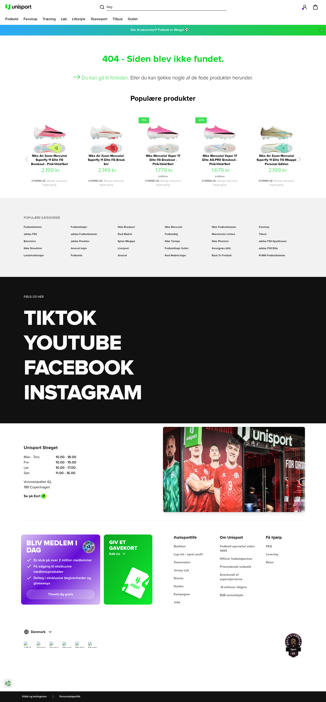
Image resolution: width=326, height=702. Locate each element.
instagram (82, 393)
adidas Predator (80, 241)
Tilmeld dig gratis (60, 594)
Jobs (177, 602)
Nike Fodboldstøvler (224, 227)
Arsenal (122, 255)
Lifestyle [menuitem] (78, 19)
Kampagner (182, 594)
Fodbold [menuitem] (11, 19)
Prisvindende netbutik (235, 566)
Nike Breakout (126, 227)
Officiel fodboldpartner (236, 558)
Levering (272, 554)
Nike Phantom (220, 241)
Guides (179, 586)
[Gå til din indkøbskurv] (315, 7)
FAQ (269, 546)
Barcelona (30, 241)
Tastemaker (182, 562)
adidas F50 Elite (268, 248)
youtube (72, 343)
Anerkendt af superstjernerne (231, 577)
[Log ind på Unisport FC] (304, 7)
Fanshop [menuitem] (30, 19)
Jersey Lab (181, 570)
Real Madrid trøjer (175, 255)
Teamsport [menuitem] (99, 19)
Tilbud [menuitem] (117, 19)
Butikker (180, 546)
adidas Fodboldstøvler (84, 234)
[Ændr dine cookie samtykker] (8, 683)
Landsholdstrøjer (34, 255)
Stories (179, 578)
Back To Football (222, 255)
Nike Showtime (33, 248)
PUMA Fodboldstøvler (272, 255)
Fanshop (264, 227)
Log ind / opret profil (188, 554)
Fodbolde (76, 255)
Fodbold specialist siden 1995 (237, 548)
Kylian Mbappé (126, 241)
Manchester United (223, 234)
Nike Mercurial (173, 227)
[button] (26, 159)
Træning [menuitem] (49, 19)
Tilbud (262, 234)
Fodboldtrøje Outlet (177, 248)
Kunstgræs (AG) (221, 248)
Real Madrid (125, 234)
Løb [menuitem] (64, 19)
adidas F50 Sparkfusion (273, 241)
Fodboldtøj (171, 234)
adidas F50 (30, 234)
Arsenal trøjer (79, 248)
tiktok (60, 318)
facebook (79, 368)
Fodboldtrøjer (79, 227)
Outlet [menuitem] (132, 19)
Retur (270, 562)
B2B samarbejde (231, 595)
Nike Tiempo (172, 241)
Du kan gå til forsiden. (105, 78)
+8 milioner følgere (233, 587)
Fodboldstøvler (33, 227)
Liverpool (123, 248)
